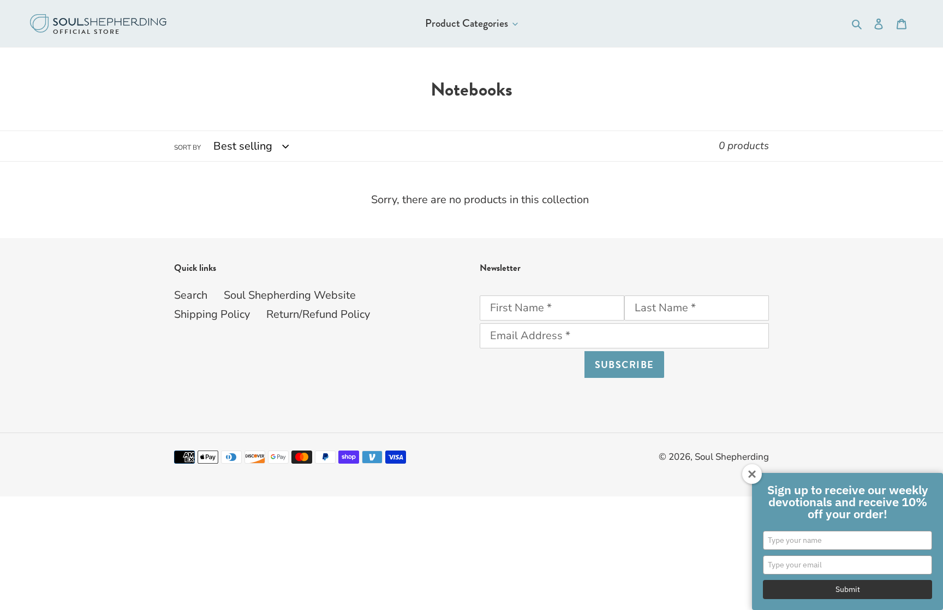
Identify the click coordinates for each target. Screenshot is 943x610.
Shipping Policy (212, 314)
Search (190, 295)
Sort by (187, 147)
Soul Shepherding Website (290, 295)
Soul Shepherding (732, 457)
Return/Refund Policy (318, 314)
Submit (847, 589)
